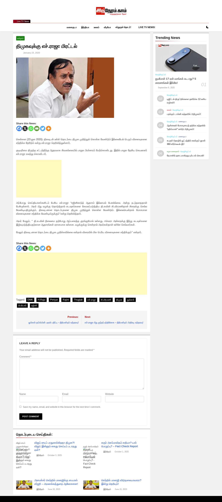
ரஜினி (34, 305)
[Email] (36, 128)
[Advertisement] (38, 179)
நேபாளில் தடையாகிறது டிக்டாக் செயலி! (185, 155)
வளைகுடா (72, 27)
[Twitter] (42, 128)
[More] (48, 128)
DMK (30, 299)
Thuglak (78, 299)
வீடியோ (107, 27)
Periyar (54, 299)
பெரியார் (22, 305)
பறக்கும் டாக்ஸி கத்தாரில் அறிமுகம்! (184, 114)
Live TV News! (146, 27)
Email (65, 394)
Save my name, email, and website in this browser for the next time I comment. (62, 407)
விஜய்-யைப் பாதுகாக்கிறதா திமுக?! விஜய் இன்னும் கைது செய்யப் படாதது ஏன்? (55, 446)
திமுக (119, 299)
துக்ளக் (130, 299)
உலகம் (96, 27)
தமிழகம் (20, 38)
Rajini (66, 299)
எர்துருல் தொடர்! (123, 27)
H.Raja (41, 299)
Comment (25, 356)
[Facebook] (19, 128)
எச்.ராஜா (91, 299)
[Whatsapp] (31, 128)
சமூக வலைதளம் (173, 151)
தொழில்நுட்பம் (160, 74)
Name (22, 394)
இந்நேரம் (40, 455)
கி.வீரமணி (106, 299)
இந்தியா (85, 27)
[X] (25, 128)
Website (109, 394)
